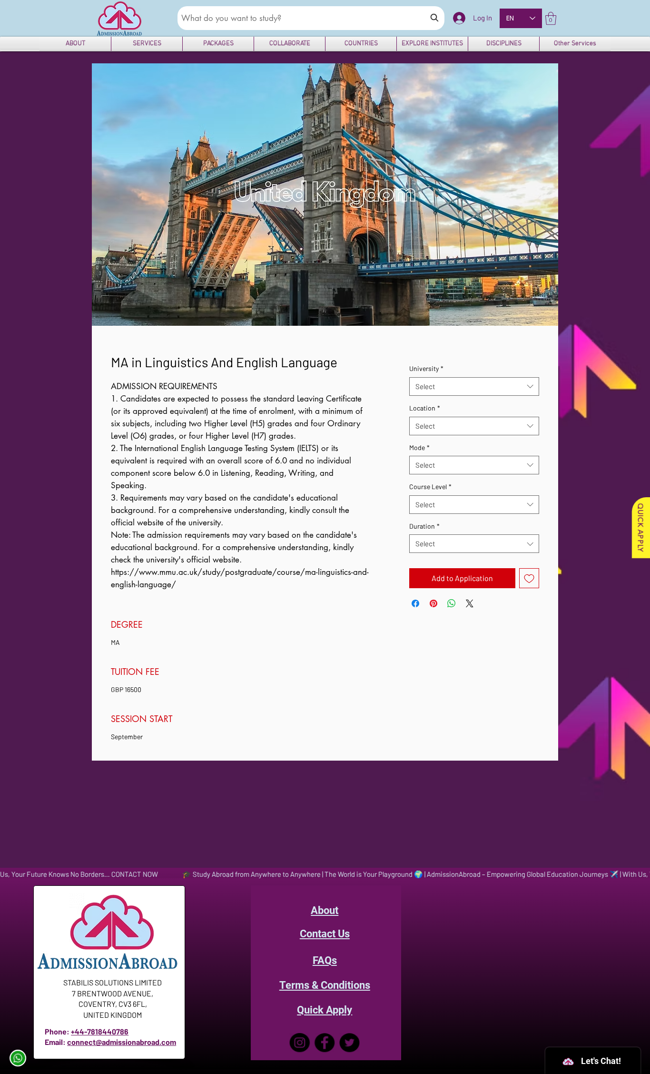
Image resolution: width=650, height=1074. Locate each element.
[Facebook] (325, 1043)
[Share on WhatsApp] (451, 603)
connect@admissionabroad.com (121, 1041)
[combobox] (474, 386)
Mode (419, 447)
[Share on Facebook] (415, 603)
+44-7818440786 (99, 1031)
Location (424, 408)
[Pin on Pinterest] (433, 603)
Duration (424, 526)
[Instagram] (300, 1043)
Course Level (430, 486)
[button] (550, 18)
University (426, 368)
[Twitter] (349, 1043)
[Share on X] (469, 603)
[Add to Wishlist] (529, 578)
